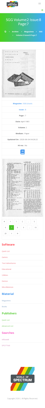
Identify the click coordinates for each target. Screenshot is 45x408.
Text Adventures (9, 263)
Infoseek (5, 339)
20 (5, 233)
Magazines (29, 31)
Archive (15, 31)
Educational (6, 269)
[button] (42, 10)
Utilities (5, 275)
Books (4, 306)
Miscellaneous (7, 287)
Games (5, 257)
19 (35, 227)
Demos (5, 281)
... (28, 221)
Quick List (6, 251)
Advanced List (7, 326)
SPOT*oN (6, 345)
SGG (40, 31)
